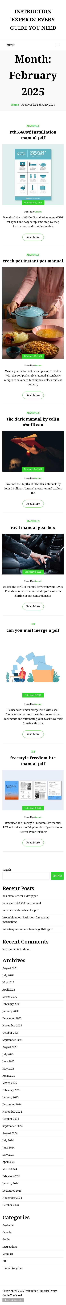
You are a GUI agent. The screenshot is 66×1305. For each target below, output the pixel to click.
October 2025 (10, 1032)
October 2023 (10, 1205)
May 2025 (8, 1068)
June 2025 (8, 1061)
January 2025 (10, 1097)
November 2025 (12, 1025)
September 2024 (12, 1126)
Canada (7, 1232)
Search (6, 869)
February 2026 (11, 1004)
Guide (6, 1239)
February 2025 (11, 1090)
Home (15, 104)
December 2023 (11, 1190)
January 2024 (10, 1183)
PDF (33, 624)
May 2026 (8, 982)
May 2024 (8, 1154)
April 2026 (8, 989)
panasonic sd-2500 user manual (21, 903)
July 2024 (8, 1140)
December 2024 (11, 1104)
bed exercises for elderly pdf (20, 896)
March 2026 (9, 996)
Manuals (33, 125)
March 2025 (9, 1083)
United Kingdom (12, 1268)
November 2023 (12, 1197)
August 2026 (9, 968)
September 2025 (12, 1039)
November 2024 (12, 1111)
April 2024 (8, 1161)
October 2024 (10, 1118)
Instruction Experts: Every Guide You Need (33, 19)
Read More (33, 237)
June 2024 (8, 1147)
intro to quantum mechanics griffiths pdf (27, 929)
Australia (8, 1225)
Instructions (9, 1246)
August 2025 (9, 1047)
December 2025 (11, 1018)
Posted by (33, 212)
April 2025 (8, 1075)
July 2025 (8, 1054)
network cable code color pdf (20, 910)
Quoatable (17, 1300)
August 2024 (9, 1133)
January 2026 (10, 1011)
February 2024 (11, 1176)
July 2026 (8, 975)
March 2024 (9, 1169)
